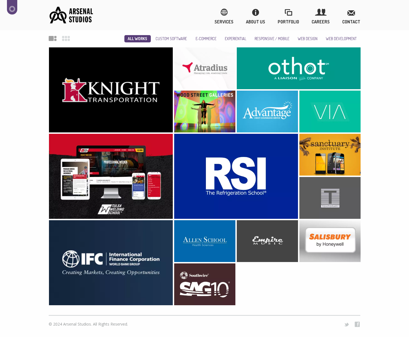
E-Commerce (206, 38)
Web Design (307, 38)
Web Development (341, 38)
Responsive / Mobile (272, 38)
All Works (137, 38)
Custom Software (171, 38)
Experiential (235, 38)
